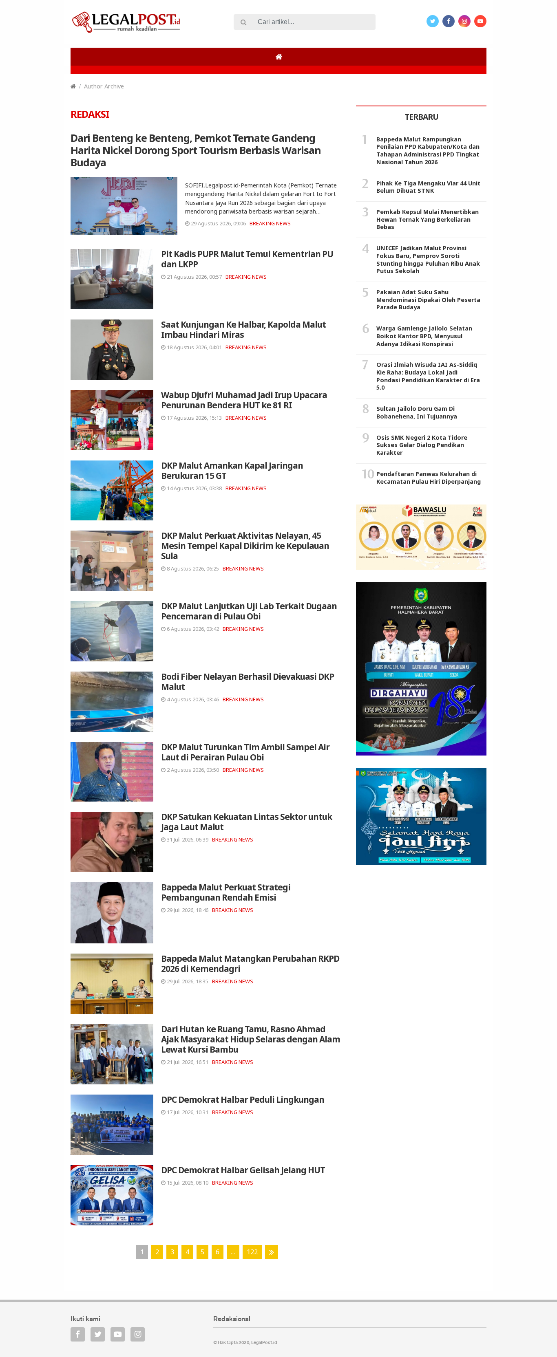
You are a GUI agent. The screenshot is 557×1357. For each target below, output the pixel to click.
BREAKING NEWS (270, 223)
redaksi (90, 114)
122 (252, 1251)
